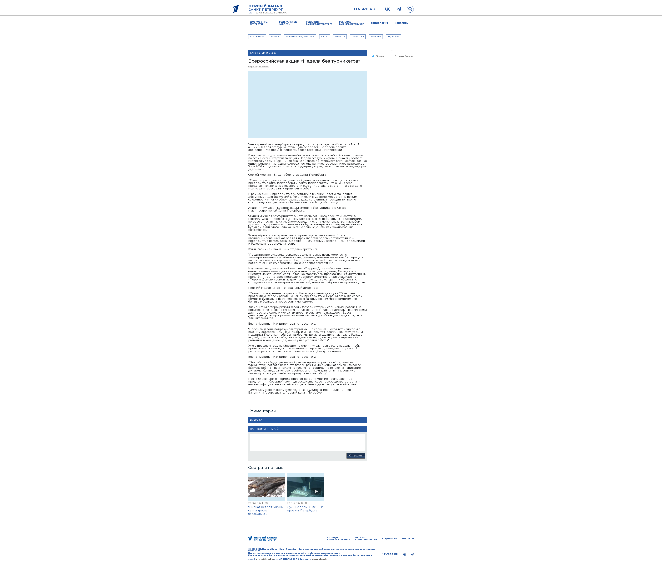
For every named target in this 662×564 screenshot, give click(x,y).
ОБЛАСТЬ (340, 36)
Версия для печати (258, 66)
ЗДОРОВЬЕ (393, 36)
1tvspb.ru (364, 9)
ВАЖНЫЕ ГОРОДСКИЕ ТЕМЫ (300, 36)
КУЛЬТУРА (376, 36)
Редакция (319, 23)
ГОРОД (324, 36)
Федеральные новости (287, 23)
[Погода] (377, 56)
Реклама (351, 23)
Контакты (402, 23)
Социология (379, 23)
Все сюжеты (257, 36)
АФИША (275, 36)
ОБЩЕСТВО (358, 36)
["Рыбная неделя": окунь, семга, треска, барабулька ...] (266, 487)
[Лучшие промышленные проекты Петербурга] (305, 487)
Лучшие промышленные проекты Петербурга (305, 508)
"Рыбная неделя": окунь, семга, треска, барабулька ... (265, 510)
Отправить (355, 455)
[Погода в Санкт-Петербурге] (393, 53)
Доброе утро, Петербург (259, 23)
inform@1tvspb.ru (264, 559)
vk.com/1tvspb (319, 559)
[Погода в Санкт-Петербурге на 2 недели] (404, 56)
